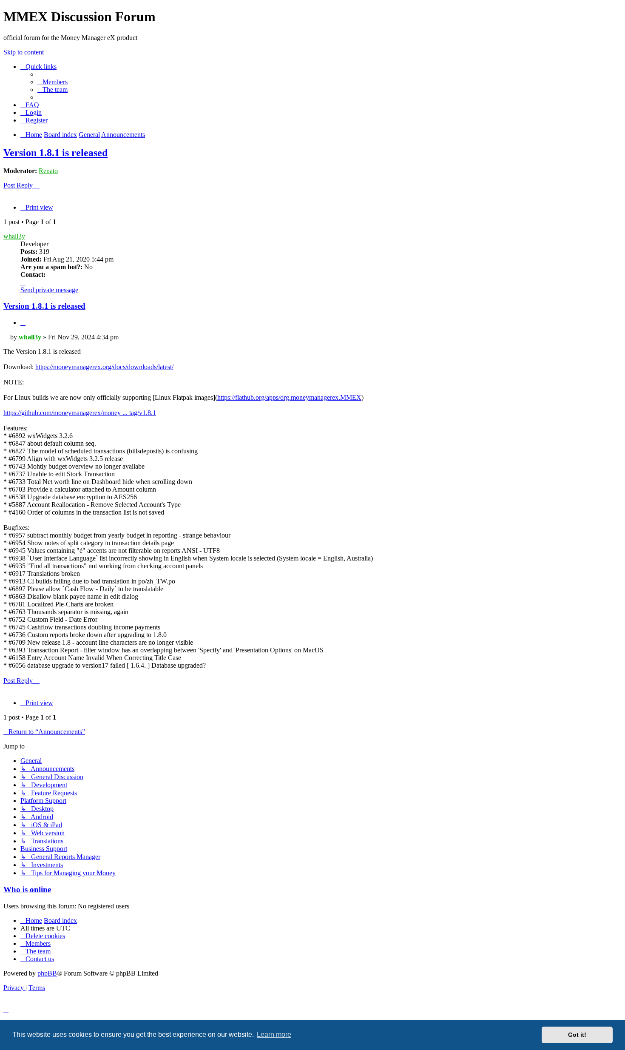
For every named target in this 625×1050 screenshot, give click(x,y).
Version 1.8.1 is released (55, 152)
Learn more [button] (274, 1034)
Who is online (27, 889)
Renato (48, 170)
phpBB (47, 973)
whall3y (14, 236)
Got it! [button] (577, 1034)
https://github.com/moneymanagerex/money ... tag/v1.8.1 (79, 412)
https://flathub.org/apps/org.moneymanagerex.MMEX (289, 397)
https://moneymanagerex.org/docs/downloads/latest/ (104, 366)
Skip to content (23, 52)
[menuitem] (52, 81)
